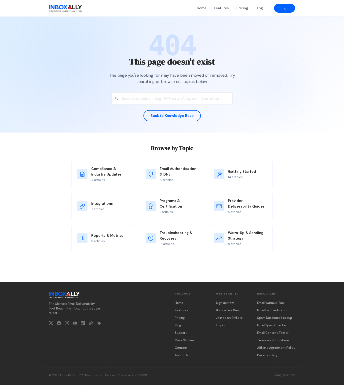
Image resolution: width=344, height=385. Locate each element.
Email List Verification (272, 310)
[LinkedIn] (83, 324)
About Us (181, 355)
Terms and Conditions (273, 340)
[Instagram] (67, 324)
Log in (220, 325)
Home (201, 8)
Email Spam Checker (272, 325)
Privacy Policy (267, 355)
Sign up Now (225, 303)
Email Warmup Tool (271, 303)
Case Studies (184, 340)
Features (221, 8)
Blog (259, 8)
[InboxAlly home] (65, 8)
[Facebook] (59, 324)
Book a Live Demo (229, 310)
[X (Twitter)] (51, 324)
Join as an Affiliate (229, 318)
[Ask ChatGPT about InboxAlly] (91, 324)
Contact (181, 348)
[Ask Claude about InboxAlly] (99, 324)
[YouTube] (75, 324)
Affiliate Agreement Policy (276, 348)
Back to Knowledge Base (172, 115)
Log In (284, 8)
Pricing (242, 8)
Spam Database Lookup (274, 318)
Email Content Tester (273, 333)
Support (181, 333)
